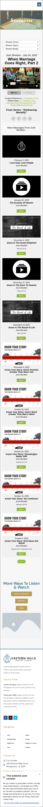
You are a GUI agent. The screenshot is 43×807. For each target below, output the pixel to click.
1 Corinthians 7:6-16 (30, 98)
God (33, 101)
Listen (30, 93)
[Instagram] (10, 718)
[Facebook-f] (6, 718)
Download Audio (26, 105)
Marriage (10, 103)
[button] (39, 4)
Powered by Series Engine (21, 568)
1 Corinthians (25, 101)
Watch (15, 93)
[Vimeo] (15, 718)
